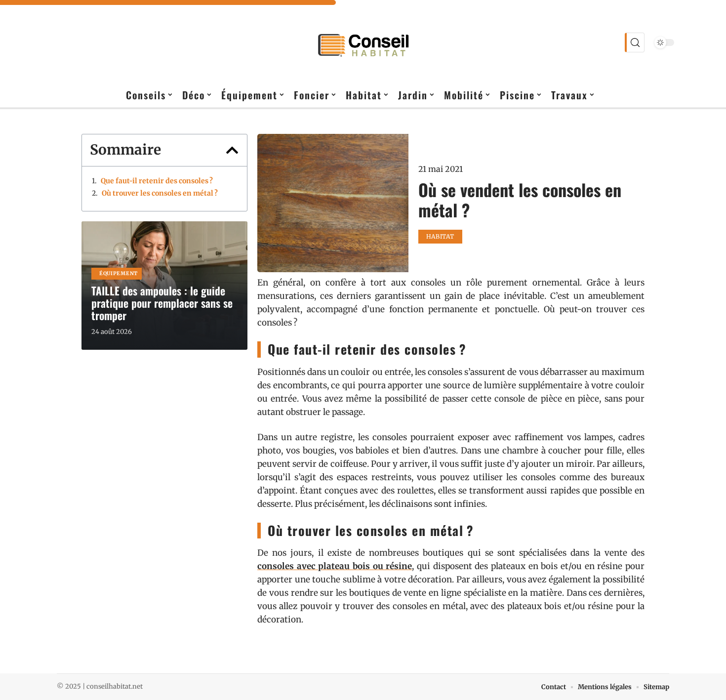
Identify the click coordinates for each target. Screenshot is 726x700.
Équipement (118, 273)
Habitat (440, 236)
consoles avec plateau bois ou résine (334, 566)
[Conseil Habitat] (363, 42)
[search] (635, 42)
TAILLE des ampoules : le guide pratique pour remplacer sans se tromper (162, 303)
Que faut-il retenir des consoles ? (157, 180)
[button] (232, 150)
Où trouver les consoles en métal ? (160, 193)
